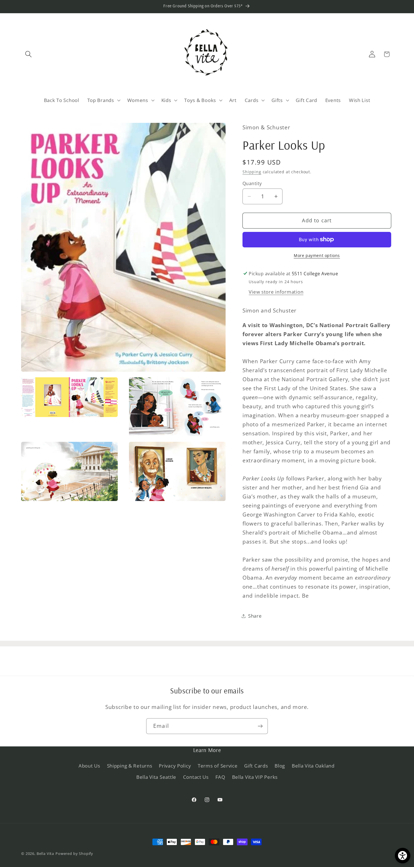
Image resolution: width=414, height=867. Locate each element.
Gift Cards (256, 766)
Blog (280, 766)
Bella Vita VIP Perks (255, 777)
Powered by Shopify (74, 853)
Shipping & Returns (129, 766)
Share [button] (255, 616)
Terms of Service (218, 766)
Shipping (251, 171)
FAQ (220, 777)
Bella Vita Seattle (156, 777)
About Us (89, 766)
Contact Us (196, 777)
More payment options (317, 255)
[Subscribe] (260, 726)
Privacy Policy (175, 766)
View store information (276, 292)
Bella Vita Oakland (313, 766)
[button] (28, 54)
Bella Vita (45, 853)
